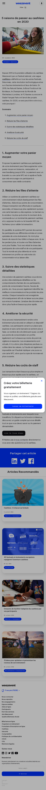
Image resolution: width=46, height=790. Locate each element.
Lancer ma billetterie (22, 406)
